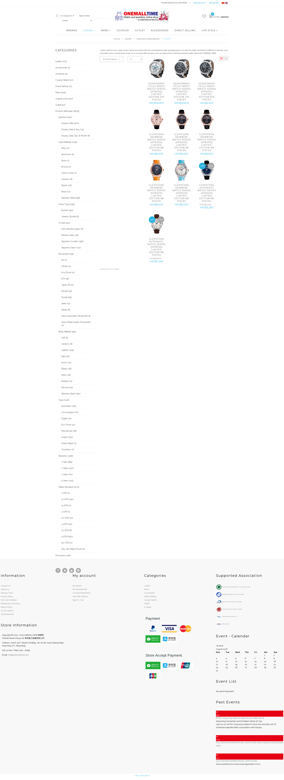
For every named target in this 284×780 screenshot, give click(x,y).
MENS (104, 30)
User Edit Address (80, 596)
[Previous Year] (217, 646)
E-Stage (147, 607)
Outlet (147, 603)
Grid (221, 58)
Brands (71, 30)
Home (117, 39)
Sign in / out (78, 600)
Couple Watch (150, 600)
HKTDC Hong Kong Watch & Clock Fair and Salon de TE (240, 718)
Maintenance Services (10, 603)
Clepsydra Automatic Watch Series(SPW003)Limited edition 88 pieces (206, 193)
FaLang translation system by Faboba (109, 269)
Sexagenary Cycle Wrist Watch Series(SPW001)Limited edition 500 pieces (206, 91)
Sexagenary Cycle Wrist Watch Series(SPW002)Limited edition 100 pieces (156, 91)
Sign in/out (199, 3)
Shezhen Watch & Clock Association (232, 601)
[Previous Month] (219, 646)
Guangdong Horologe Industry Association (233, 594)
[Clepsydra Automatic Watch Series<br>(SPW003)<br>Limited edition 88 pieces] (156, 224)
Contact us (5, 586)
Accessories (149, 593)
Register (214, 3)
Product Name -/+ (111, 59)
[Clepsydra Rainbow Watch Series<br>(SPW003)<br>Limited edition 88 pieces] (156, 119)
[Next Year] (221, 646)
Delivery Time (7, 593)
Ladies (147, 586)
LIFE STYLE (208, 30)
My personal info (79, 589)
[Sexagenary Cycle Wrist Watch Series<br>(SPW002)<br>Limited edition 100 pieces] (156, 68)
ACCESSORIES (159, 30)
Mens (146, 589)
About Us (5, 589)
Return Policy (7, 607)
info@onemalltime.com (18, 655)
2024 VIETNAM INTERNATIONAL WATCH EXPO (236, 761)
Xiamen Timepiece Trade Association (232, 609)
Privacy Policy (7, 596)
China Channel (225, 624)
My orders (77, 586)
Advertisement (7, 614)
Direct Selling (150, 596)
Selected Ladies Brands (148, 39)
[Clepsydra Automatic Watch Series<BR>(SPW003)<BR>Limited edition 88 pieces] (206, 170)
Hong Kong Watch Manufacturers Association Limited (236, 587)
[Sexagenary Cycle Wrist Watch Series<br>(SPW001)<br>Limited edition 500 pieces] (206, 68)
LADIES (88, 30)
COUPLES (123, 30)
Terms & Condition (9, 600)
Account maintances (81, 593)
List (226, 58)
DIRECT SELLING (185, 30)
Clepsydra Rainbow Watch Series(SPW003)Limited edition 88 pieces (156, 142)
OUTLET (140, 30)
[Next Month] (223, 646)
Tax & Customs (7, 611)
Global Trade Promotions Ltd (229, 616)
